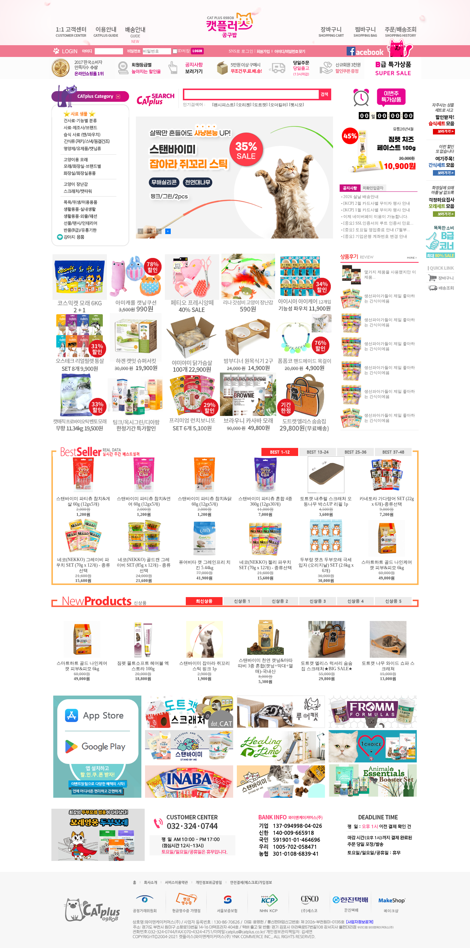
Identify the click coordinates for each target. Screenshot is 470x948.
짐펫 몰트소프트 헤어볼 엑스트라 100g (143, 666)
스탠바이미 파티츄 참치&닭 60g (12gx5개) (205, 501)
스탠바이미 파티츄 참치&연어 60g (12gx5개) (144, 501)
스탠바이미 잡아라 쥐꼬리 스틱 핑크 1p (204, 666)
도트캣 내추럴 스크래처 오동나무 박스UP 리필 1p (326, 501)
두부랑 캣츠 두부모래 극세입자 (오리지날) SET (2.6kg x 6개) (326, 565)
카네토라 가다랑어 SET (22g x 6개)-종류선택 (386, 501)
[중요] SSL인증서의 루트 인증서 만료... (378, 223)
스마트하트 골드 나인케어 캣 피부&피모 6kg (386, 565)
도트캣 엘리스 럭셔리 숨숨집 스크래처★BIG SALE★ (326, 666)
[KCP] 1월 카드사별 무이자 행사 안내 (376, 210)
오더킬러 (278, 105)
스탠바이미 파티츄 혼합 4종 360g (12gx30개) (265, 501)
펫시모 (296, 105)
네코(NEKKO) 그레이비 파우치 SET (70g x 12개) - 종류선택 (83, 565)
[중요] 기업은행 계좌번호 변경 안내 (375, 236)
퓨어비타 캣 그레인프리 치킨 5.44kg (205, 565)
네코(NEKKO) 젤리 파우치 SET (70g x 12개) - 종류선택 (265, 565)
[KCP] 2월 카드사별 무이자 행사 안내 (376, 203)
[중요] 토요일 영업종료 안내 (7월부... (376, 229)
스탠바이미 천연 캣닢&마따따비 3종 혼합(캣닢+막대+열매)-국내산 (265, 666)
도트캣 (260, 105)
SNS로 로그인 (241, 51)
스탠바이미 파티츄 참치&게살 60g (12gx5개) (83, 501)
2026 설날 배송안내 (361, 196)
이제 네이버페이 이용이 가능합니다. (375, 216)
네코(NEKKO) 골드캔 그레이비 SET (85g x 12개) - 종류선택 (144, 565)
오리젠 (244, 105)
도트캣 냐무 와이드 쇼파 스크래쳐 (388, 666)
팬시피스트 (224, 105)
